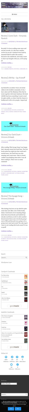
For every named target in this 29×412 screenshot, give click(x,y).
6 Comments (4, 203)
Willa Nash (5, 288)
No (18, 408)
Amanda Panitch (9, 68)
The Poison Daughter (7, 316)
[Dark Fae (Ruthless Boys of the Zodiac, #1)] (25, 330)
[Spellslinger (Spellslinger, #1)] (25, 284)
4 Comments (4, 142)
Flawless (4, 321)
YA (26, 68)
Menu (15, 14)
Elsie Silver (5, 323)
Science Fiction (18, 111)
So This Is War (5, 275)
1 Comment (4, 43)
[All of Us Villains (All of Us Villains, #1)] (25, 301)
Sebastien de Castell (7, 282)
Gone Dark (23, 68)
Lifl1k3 (7, 111)
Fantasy (19, 171)
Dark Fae (4, 327)
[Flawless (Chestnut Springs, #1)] (25, 325)
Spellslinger (5, 281)
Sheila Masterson (6, 317)
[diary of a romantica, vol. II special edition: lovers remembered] (25, 336)
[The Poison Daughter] (25, 319)
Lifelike (3, 111)
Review (9, 67)
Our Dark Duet (10, 173)
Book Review (7, 109)
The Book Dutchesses (21, 41)
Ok (11, 408)
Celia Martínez (6, 336)
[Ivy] (25, 290)
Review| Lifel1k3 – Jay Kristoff (13, 78)
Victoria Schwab (19, 173)
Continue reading (7, 63)
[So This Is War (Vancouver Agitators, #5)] (25, 278)
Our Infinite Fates (6, 339)
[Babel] (25, 295)
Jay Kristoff (20, 109)
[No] (27, 406)
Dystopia (16, 68)
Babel (3, 292)
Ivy (2, 286)
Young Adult (4, 174)
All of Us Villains (6, 298)
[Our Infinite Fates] (25, 342)
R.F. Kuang (5, 294)
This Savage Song (11, 238)
